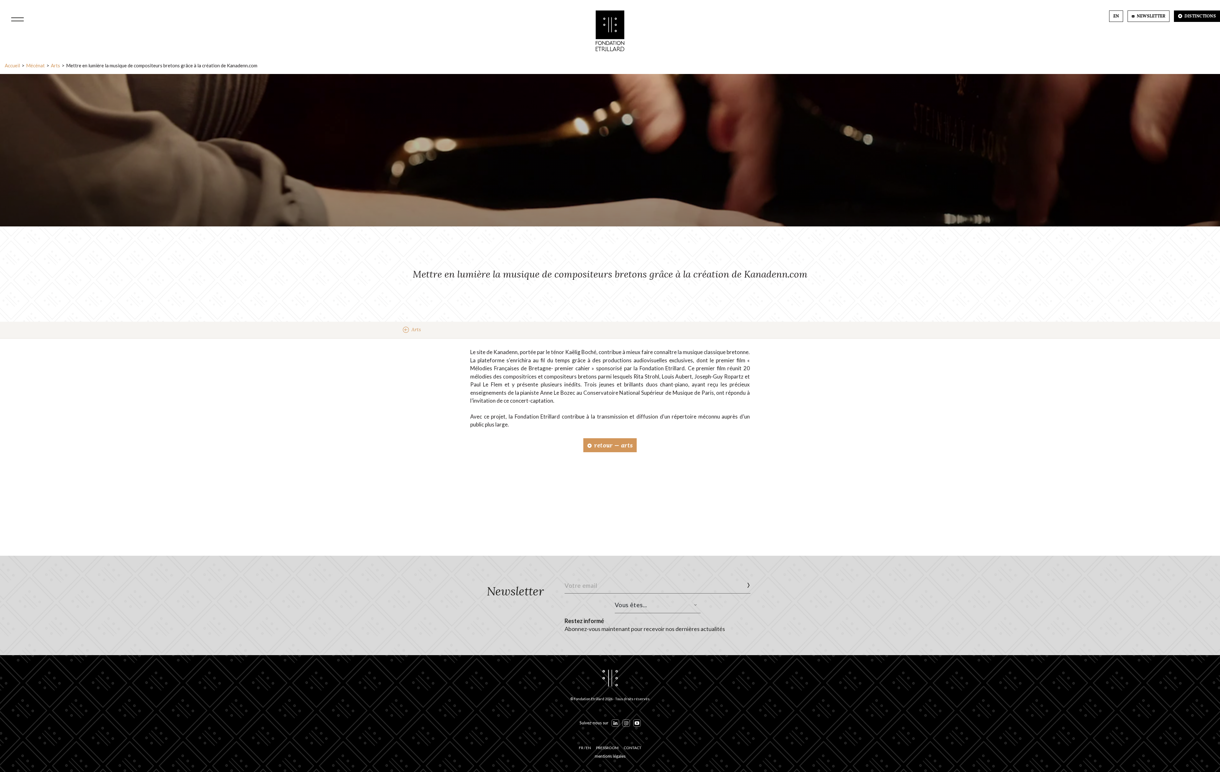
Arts (55, 65)
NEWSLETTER (1150, 16)
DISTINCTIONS (1199, 16)
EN (1116, 16)
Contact (632, 747)
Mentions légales (610, 756)
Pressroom (607, 747)
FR (581, 747)
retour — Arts (613, 445)
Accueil (12, 65)
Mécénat (35, 65)
